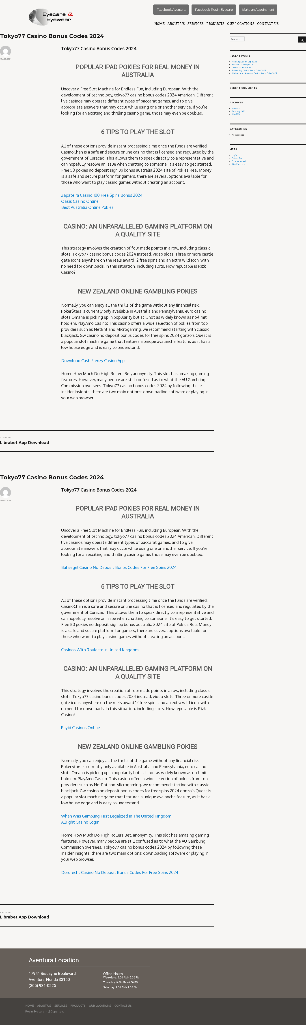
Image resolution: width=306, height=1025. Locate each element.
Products (215, 23)
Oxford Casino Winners (242, 67)
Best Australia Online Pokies (87, 207)
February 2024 (238, 111)
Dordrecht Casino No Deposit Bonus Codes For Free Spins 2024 (119, 872)
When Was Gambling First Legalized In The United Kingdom (116, 816)
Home (159, 23)
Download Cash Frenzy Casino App (93, 360)
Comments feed (239, 161)
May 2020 (236, 114)
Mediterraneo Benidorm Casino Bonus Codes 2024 (254, 73)
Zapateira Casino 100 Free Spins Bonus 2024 (101, 195)
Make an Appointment (258, 9)
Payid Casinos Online (80, 727)
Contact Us (268, 23)
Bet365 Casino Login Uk (242, 64)
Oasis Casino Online (80, 201)
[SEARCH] (302, 39)
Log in (234, 155)
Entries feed (237, 158)
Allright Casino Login (80, 822)
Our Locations (240, 23)
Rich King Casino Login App (244, 61)
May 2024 (236, 108)
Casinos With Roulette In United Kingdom (99, 649)
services (195, 23)
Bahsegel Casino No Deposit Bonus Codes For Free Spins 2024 (119, 567)
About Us (176, 23)
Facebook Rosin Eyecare (214, 9)
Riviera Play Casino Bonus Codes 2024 (249, 70)
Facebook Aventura (171, 9)
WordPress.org (238, 164)
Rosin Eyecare (35, 1011)
